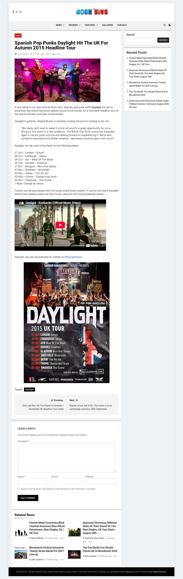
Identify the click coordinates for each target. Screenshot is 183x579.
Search (130, 34)
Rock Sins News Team (94, 538)
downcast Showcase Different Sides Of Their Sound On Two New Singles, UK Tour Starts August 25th (147, 73)
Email (55, 476)
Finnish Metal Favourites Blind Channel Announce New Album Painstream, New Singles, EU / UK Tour (148, 61)
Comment (23, 441)
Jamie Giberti (23, 54)
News (59, 25)
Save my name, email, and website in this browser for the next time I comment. (58, 489)
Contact (122, 25)
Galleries (107, 25)
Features (90, 25)
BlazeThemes (159, 571)
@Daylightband (73, 257)
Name (21, 476)
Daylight (29, 389)
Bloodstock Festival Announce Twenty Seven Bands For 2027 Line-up (46, 551)
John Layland (37, 559)
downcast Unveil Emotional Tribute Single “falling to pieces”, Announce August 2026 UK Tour (149, 104)
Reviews (73, 25)
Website (89, 476)
